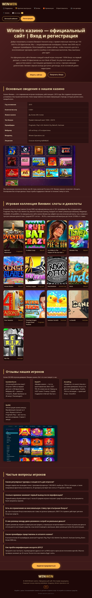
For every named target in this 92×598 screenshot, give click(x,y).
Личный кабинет (11, 19)
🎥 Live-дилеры (76, 8)
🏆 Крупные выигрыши (23, 8)
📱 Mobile (6, 13)
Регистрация (28, 18)
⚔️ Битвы (37, 8)
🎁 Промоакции (48, 8)
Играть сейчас (36, 75)
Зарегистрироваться (46, 566)
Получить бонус (56, 75)
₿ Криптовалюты (62, 8)
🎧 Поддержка (8, 8)
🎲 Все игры (17, 13)
